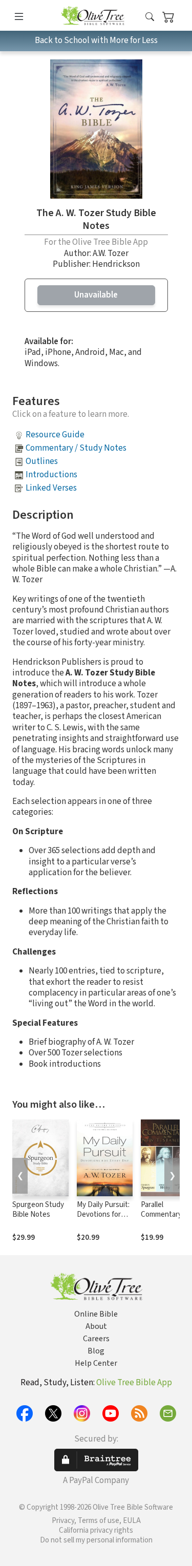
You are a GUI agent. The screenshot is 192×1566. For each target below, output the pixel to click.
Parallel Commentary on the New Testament (161, 1219)
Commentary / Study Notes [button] (76, 448)
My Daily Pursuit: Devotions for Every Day (103, 1214)
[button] (149, 17)
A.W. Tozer (111, 253)
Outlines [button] (42, 461)
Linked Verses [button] (51, 488)
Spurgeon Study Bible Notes (38, 1209)
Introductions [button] (51, 475)
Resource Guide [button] (55, 435)
